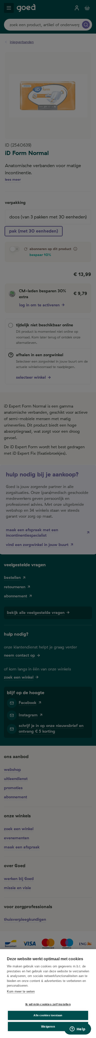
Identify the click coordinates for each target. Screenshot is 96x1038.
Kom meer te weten (21, 991)
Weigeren (48, 1026)
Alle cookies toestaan (47, 1015)
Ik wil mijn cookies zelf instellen (48, 1004)
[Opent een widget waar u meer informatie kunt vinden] (77, 1029)
